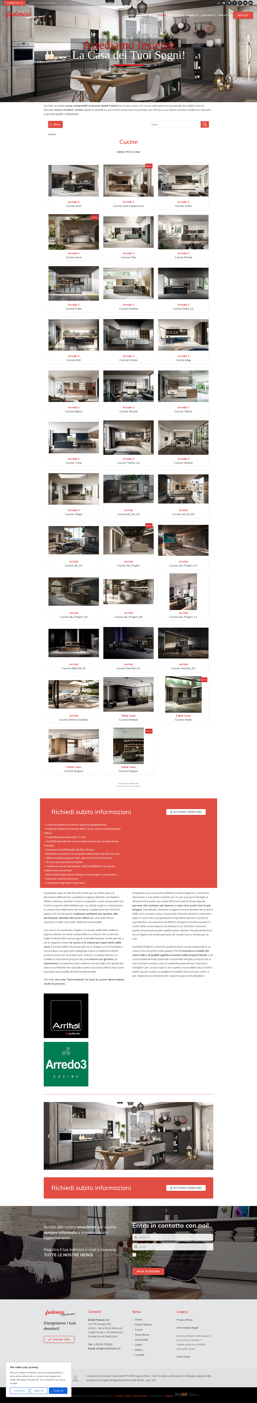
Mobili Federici (143, 1324)
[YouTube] (250, 3)
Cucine (139, 1329)
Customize (19, 1390)
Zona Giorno (142, 1334)
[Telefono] (218, 3)
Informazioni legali (187, 1327)
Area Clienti (183, 1356)
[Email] (223, 3)
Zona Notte (141, 1339)
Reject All (39, 1390)
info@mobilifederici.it (108, 1348)
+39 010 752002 (103, 1344)
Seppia (169, 1395)
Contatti (139, 1354)
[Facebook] (234, 3)
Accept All (58, 1390)
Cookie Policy (140, 1395)
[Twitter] (245, 3)
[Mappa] (229, 3)
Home (138, 1319)
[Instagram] (240, 3)
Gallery (139, 1349)
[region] (38, 1379)
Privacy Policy (185, 1319)
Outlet (138, 1344)
